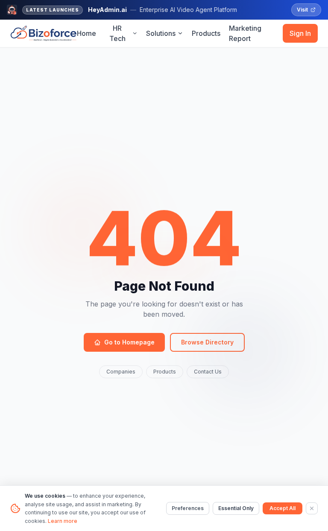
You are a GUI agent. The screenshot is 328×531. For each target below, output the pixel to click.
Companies (120, 371)
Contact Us (208, 371)
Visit (302, 9)
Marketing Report (245, 33)
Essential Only (236, 508)
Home (86, 33)
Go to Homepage (129, 342)
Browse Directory (207, 342)
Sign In (300, 33)
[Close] (312, 508)
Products (206, 33)
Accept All (282, 508)
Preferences (188, 508)
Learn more (62, 521)
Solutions (161, 33)
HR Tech (117, 33)
